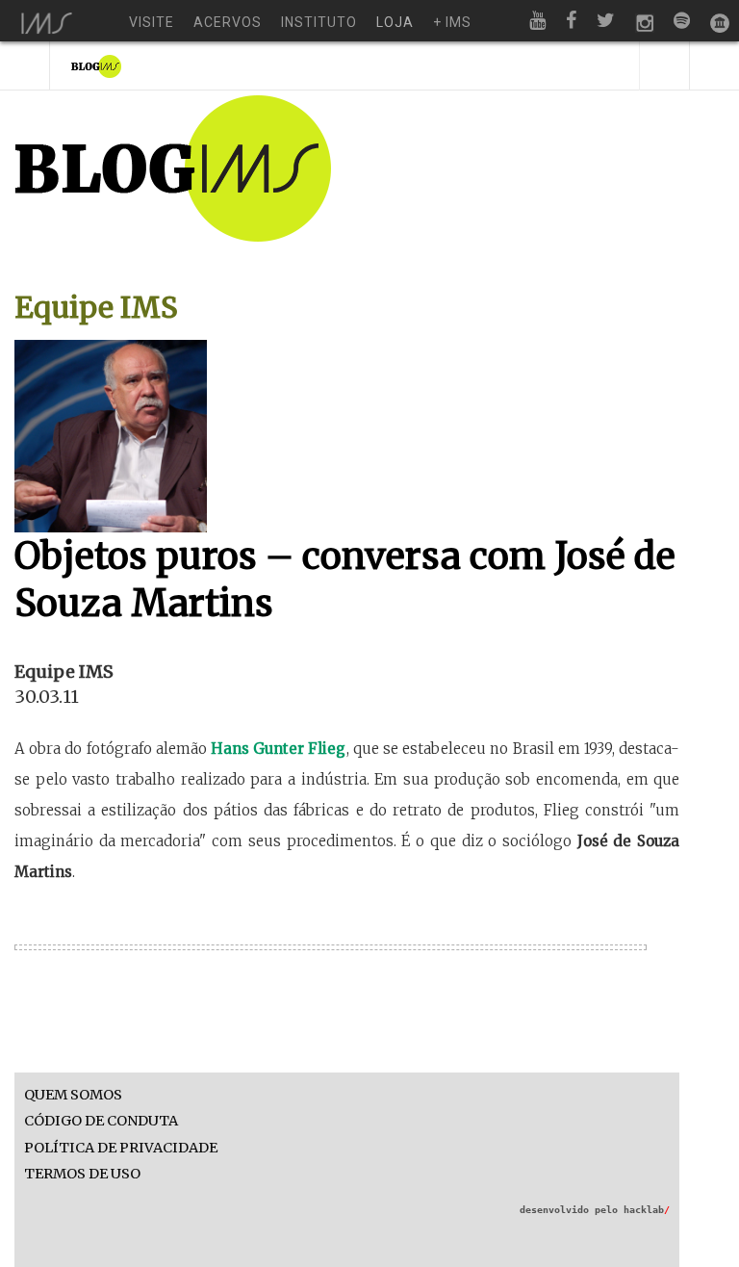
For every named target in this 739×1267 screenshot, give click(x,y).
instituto (319, 22)
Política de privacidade (120, 1148)
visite (151, 22)
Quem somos (73, 1095)
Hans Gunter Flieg (278, 748)
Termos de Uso (82, 1174)
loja (395, 22)
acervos (227, 22)
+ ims (452, 22)
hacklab (647, 1209)
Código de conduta (101, 1121)
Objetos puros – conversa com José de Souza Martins (344, 579)
